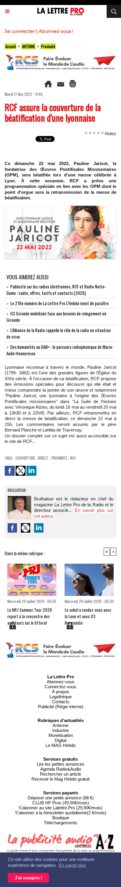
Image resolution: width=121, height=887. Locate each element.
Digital (60, 740)
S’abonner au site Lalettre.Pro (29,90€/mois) (60, 807)
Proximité (48, 46)
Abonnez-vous (61, 681)
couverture (25, 458)
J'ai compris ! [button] (28, 877)
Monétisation (60, 735)
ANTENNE (28, 46)
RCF (73, 458)
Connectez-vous (60, 686)
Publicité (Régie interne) (60, 706)
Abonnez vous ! (56, 31)
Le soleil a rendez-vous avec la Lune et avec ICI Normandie (88, 613)
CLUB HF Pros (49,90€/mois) (60, 802)
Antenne (60, 725)
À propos (60, 691)
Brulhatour (17, 491)
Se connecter (20, 31)
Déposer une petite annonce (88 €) (61, 797)
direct (43, 458)
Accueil (10, 46)
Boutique (60, 817)
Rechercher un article (60, 774)
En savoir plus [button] (72, 865)
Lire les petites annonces (60, 764)
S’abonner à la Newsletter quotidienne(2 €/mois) (60, 812)
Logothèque (60, 696)
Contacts (60, 701)
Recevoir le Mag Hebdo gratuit (60, 778)
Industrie (60, 730)
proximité (59, 458)
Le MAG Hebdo (60, 745)
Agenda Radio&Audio (60, 769)
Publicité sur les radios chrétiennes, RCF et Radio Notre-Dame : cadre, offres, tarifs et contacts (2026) (56, 289)
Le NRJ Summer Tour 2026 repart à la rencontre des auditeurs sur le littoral (29, 613)
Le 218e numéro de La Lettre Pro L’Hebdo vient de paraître (59, 303)
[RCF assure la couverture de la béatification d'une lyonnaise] (60, 208)
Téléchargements (60, 822)
